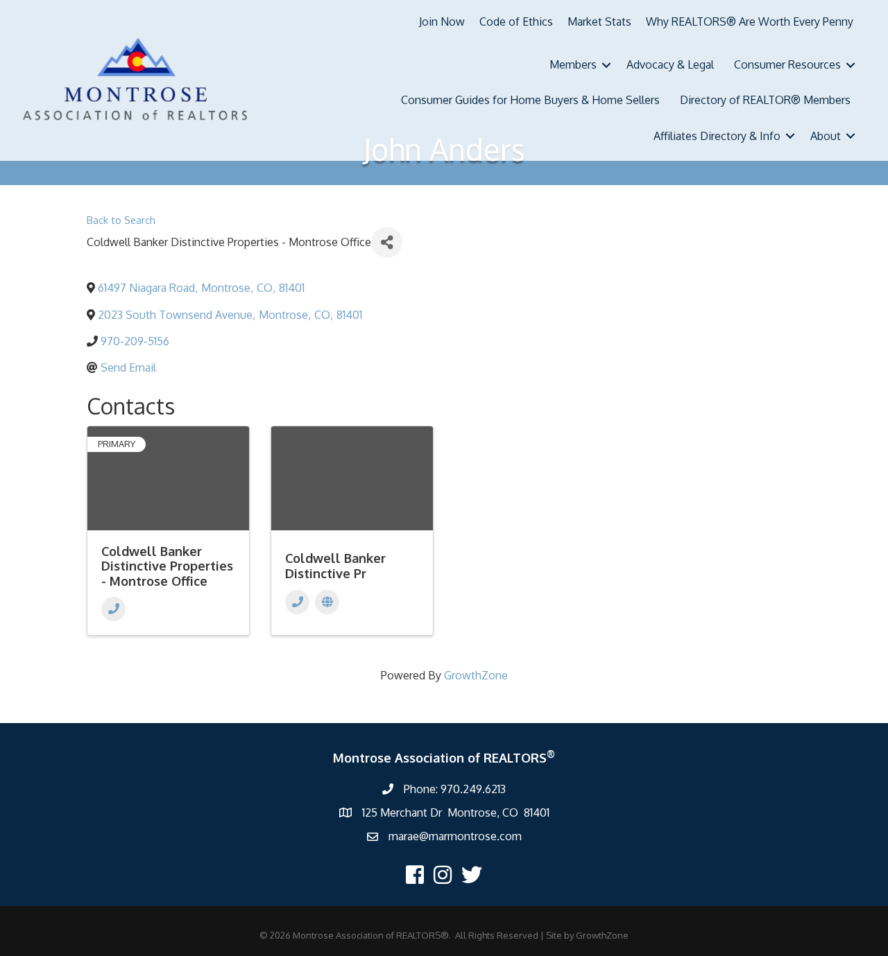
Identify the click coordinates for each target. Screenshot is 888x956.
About (825, 136)
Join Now (442, 21)
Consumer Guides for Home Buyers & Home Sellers (530, 100)
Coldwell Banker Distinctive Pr (335, 565)
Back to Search (121, 220)
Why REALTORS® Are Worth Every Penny (749, 21)
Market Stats (599, 21)
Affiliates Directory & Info (717, 136)
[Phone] (113, 609)
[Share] (386, 242)
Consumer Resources (787, 64)
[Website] (327, 602)
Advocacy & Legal (670, 64)
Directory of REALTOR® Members (765, 100)
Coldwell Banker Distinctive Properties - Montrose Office (167, 566)
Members (573, 64)
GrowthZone (476, 675)
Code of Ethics (516, 21)
